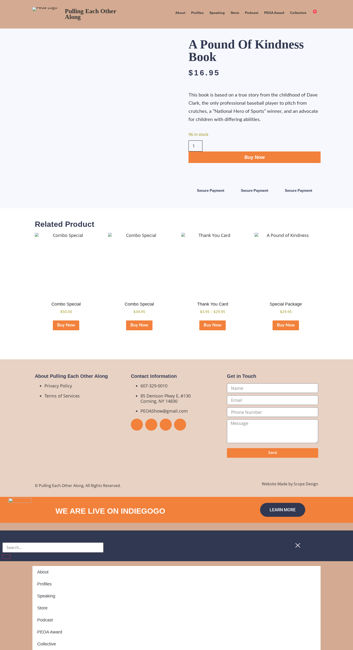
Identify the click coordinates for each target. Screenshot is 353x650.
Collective (298, 13)
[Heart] (180, 425)
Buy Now (254, 157)
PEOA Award (274, 13)
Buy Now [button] (66, 325)
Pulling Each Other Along (90, 14)
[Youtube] (151, 425)
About (180, 13)
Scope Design (306, 484)
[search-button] (6, 556)
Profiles (197, 13)
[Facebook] (137, 425)
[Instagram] (166, 425)
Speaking (217, 13)
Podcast (251, 13)
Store (235, 13)
